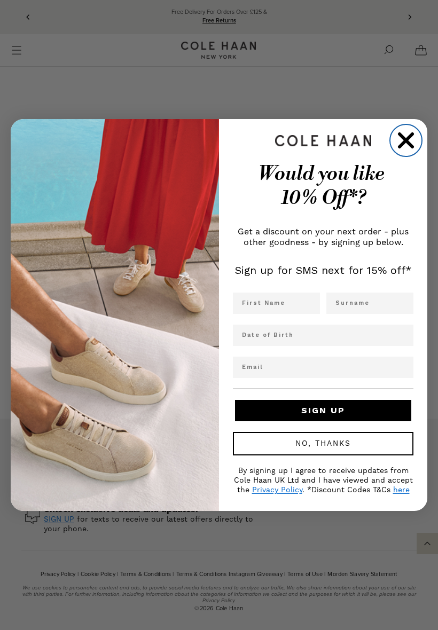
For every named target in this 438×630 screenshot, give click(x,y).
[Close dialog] (406, 140)
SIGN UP (323, 410)
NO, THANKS (323, 443)
